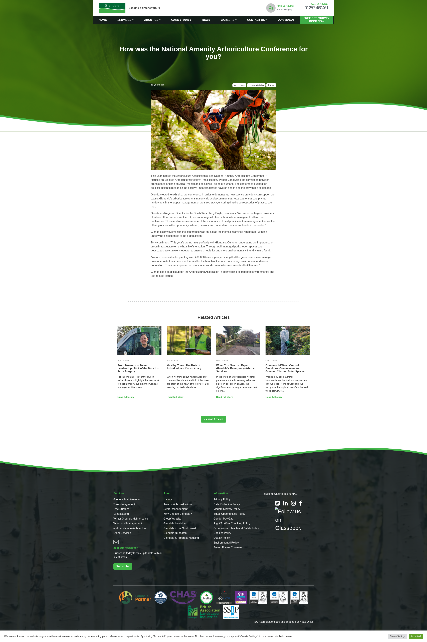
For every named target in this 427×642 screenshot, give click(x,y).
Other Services (122, 533)
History (167, 499)
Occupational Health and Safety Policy (236, 528)
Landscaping (121, 513)
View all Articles (213, 419)
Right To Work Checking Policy (232, 523)
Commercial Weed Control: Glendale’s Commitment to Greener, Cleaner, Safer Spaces (285, 368)
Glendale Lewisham (175, 523)
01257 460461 (316, 8)
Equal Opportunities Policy (229, 513)
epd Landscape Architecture (129, 528)
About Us (151, 19)
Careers (228, 19)
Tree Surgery (121, 509)
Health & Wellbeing (256, 85)
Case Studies (181, 19)
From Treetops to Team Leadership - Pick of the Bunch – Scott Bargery (138, 368)
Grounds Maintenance (126, 499)
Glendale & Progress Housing (181, 537)
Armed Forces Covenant (228, 547)
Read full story (125, 397)
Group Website (172, 518)
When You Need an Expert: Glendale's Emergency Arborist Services (236, 368)
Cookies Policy (222, 533)
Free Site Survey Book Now (317, 20)
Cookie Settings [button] (397, 636)
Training (271, 85)
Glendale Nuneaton (175, 533)
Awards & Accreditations (177, 504)
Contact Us (256, 19)
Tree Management (124, 504)
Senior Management (175, 509)
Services (124, 19)
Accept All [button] (416, 636)
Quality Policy (222, 537)
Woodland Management (127, 523)
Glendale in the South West (179, 528)
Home (103, 19)
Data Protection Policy (227, 504)
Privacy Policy (222, 499)
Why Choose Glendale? (177, 513)
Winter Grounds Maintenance (130, 518)
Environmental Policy (226, 542)
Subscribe (122, 566)
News (206, 19)
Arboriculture (239, 85)
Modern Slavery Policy (227, 509)
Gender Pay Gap (223, 518)
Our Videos (286, 19)
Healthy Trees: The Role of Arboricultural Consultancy (184, 367)
